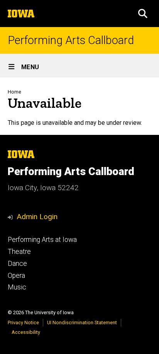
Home (14, 92)
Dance (17, 263)
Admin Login (37, 216)
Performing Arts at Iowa (42, 239)
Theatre (19, 251)
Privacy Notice (23, 322)
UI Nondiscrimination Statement (82, 322)
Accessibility (26, 332)
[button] (143, 13)
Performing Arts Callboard (71, 40)
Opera (16, 275)
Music (17, 287)
